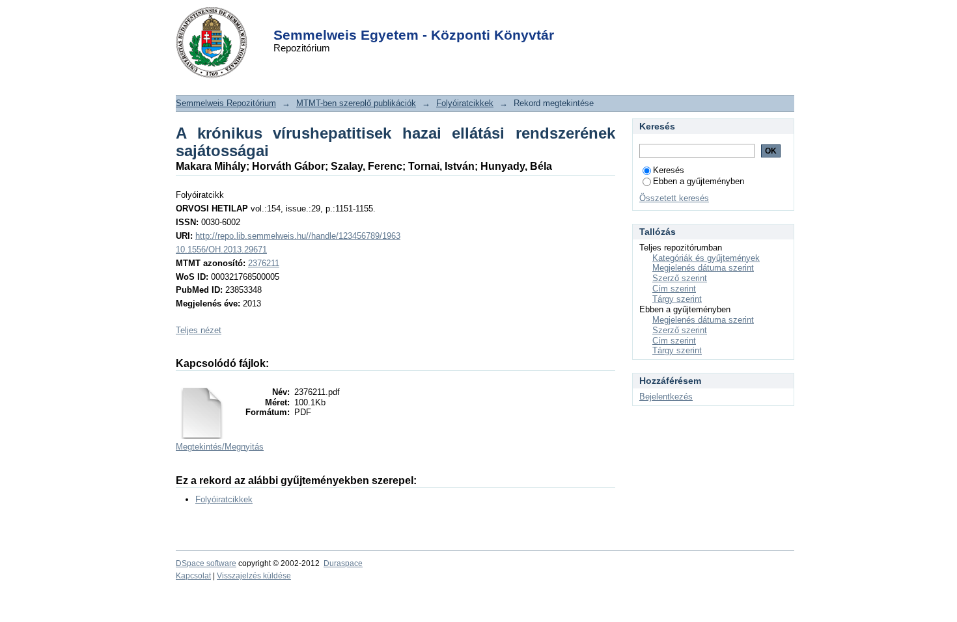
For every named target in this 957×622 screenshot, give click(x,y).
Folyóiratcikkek (464, 103)
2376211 (263, 263)
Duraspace (343, 563)
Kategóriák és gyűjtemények (706, 258)
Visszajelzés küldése (254, 575)
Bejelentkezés (666, 396)
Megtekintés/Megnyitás (220, 447)
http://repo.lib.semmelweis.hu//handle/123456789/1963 (297, 236)
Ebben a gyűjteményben (698, 181)
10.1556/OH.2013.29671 (221, 249)
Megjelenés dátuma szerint (703, 268)
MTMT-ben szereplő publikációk (356, 103)
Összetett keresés (674, 198)
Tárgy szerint (677, 299)
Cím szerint (674, 288)
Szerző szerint (679, 278)
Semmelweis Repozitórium (226, 103)
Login (455, 18)
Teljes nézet (198, 330)
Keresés (668, 170)
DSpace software (206, 563)
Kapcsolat (193, 575)
